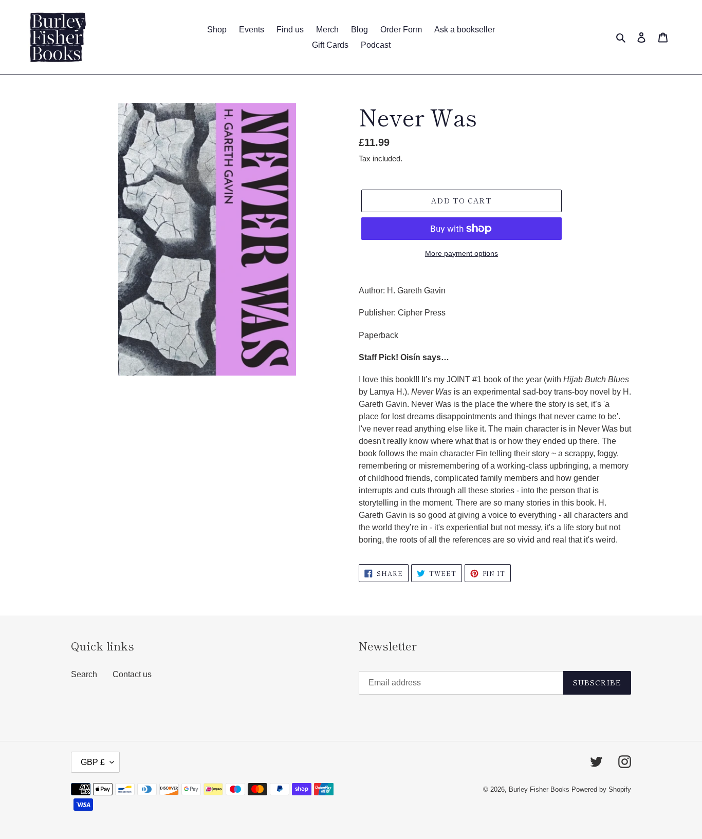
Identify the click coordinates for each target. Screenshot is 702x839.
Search (84, 674)
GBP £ (93, 762)
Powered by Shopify (601, 789)
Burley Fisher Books (540, 789)
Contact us (132, 674)
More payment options (461, 253)
